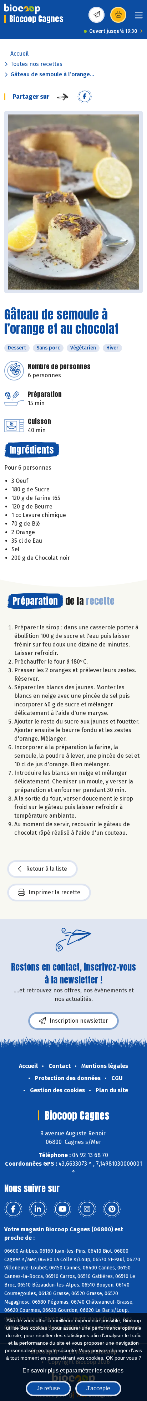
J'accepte (98, 1388)
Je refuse (48, 1388)
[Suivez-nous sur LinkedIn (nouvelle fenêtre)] (38, 1209)
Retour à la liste (46, 868)
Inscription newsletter (79, 1020)
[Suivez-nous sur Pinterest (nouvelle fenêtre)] (112, 1209)
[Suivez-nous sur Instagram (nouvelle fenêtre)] (87, 1209)
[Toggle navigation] (139, 17)
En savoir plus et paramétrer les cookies (72, 1370)
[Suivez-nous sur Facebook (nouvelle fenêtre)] (13, 1209)
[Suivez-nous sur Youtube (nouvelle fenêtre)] (62, 1209)
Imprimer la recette (54, 892)
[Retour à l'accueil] (22, 9)
